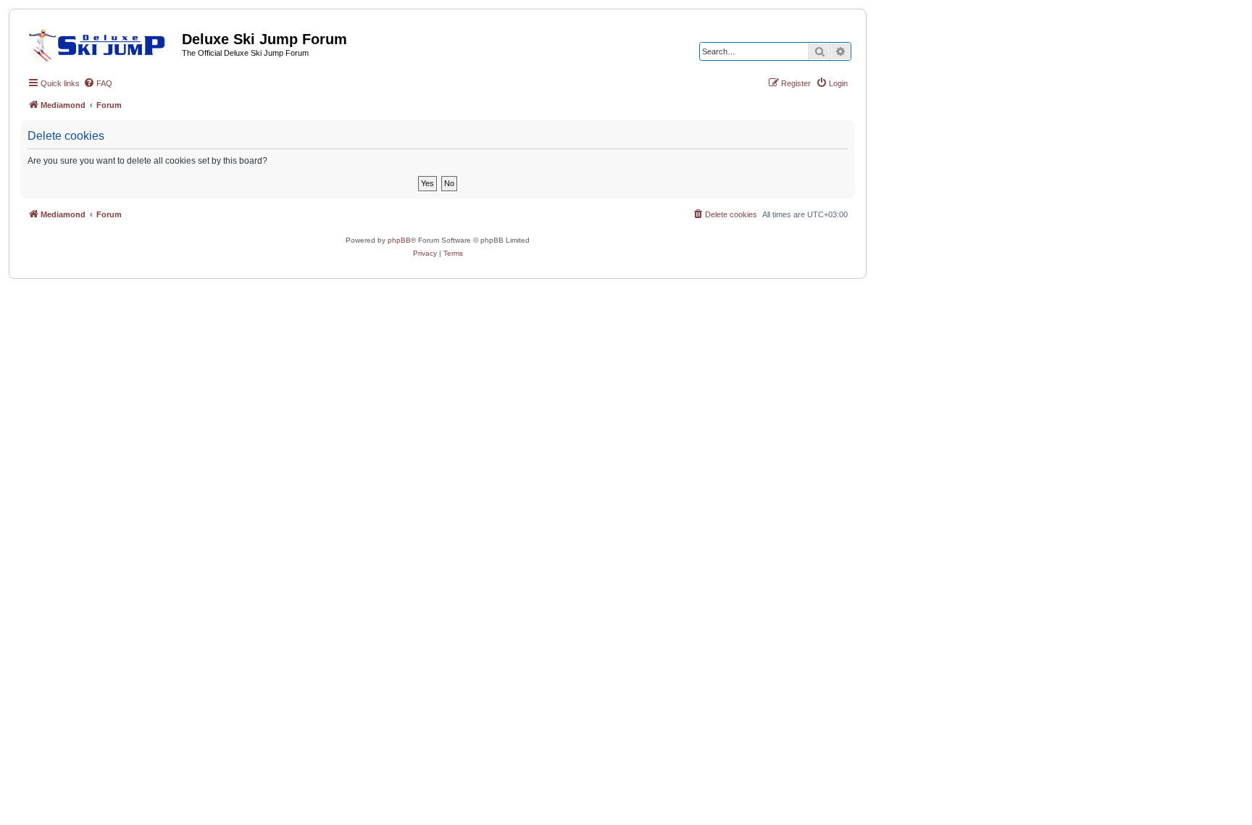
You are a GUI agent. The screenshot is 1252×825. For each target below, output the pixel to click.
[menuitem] (97, 83)
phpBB (399, 240)
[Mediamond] (101, 42)
